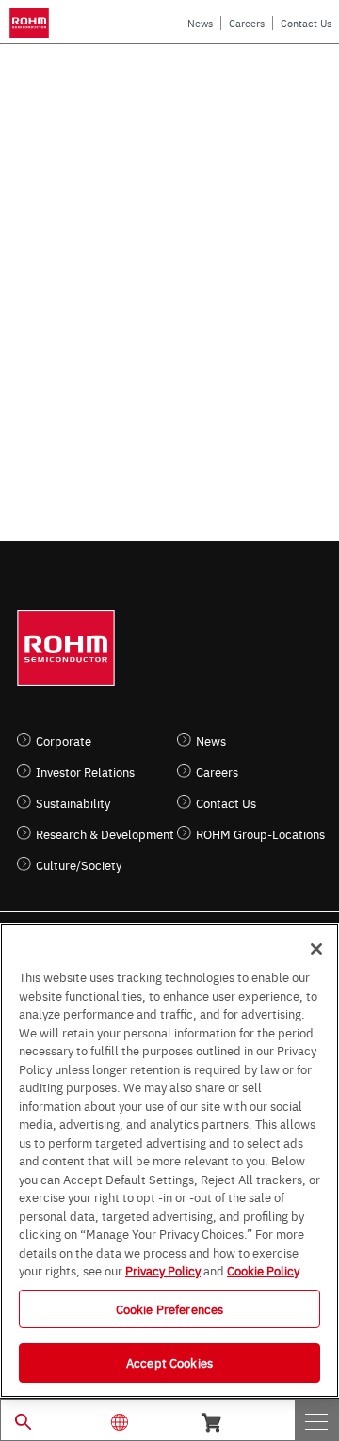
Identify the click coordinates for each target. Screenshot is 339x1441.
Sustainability (73, 803)
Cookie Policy (263, 1269)
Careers (247, 23)
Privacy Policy (163, 1269)
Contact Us (306, 23)
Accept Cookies (169, 1362)
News (200, 23)
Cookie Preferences (169, 1308)
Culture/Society (78, 865)
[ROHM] (32, 23)
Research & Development (105, 834)
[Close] (316, 949)
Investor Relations (85, 772)
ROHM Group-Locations (260, 834)
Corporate (63, 741)
